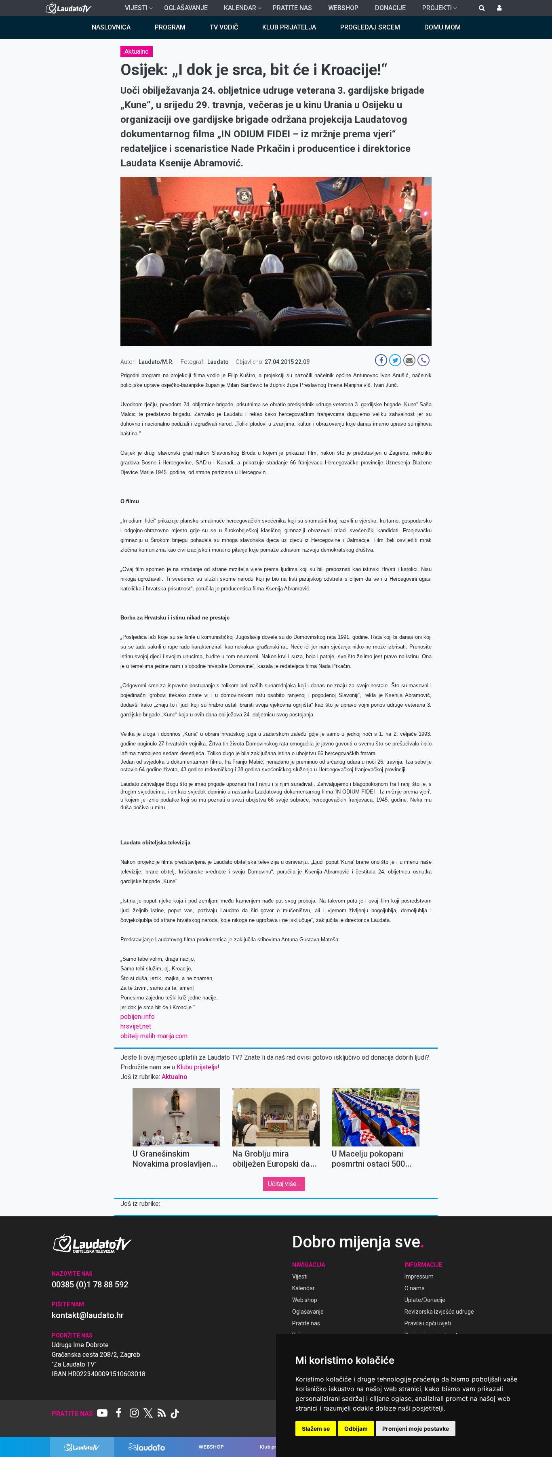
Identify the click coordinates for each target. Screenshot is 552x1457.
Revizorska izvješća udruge (439, 1311)
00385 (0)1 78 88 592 (90, 1284)
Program (170, 27)
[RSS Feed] (162, 1414)
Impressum (419, 1276)
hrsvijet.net (135, 1026)
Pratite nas (292, 8)
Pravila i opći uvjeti (428, 1323)
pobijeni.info (137, 1016)
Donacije (390, 8)
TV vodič (224, 27)
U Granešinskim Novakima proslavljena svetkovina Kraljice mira (176, 1164)
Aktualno (136, 51)
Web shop (304, 1300)
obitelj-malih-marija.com (154, 1036)
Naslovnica (111, 27)
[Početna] (70, 8)
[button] (276, 823)
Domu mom (442, 27)
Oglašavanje (186, 8)
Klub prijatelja (289, 27)
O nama (415, 1288)
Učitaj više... (284, 1184)
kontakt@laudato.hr (88, 1315)
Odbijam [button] (356, 1428)
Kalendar (236, 10)
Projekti (434, 10)
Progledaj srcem (370, 27)
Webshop (343, 8)
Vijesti (132, 10)
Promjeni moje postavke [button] (415, 1428)
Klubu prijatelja (197, 1067)
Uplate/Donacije (425, 1300)
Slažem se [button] (316, 1428)
